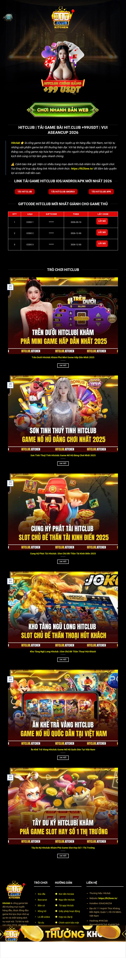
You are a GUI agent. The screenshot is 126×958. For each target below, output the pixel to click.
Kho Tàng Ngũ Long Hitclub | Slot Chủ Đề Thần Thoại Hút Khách (63, 651)
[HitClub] (63, 17)
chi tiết (63, 365)
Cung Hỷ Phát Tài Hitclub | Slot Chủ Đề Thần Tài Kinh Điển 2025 (63, 553)
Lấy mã (102, 221)
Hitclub (15, 142)
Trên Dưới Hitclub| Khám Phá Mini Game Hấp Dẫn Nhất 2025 (63, 357)
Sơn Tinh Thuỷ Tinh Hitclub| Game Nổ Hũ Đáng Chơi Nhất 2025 (63, 455)
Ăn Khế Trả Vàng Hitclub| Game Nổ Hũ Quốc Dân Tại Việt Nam (63, 749)
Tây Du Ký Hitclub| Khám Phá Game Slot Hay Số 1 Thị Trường (63, 847)
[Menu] (7, 17)
